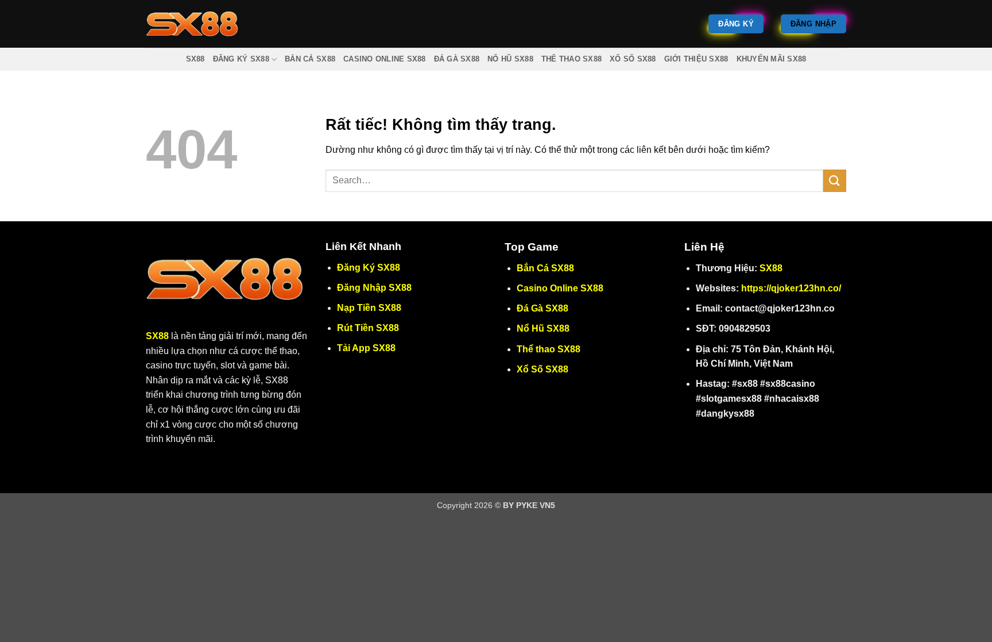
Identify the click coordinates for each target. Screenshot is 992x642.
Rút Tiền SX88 (368, 328)
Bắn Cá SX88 (310, 59)
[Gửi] (834, 181)
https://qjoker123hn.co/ (791, 288)
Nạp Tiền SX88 (369, 308)
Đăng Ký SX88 (241, 59)
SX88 (195, 59)
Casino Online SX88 (384, 59)
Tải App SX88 (366, 348)
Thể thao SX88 (571, 59)
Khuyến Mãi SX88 (772, 59)
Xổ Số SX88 (633, 59)
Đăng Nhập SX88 (374, 288)
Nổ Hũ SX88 (510, 59)
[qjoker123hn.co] (196, 24)
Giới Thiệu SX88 (696, 59)
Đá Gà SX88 (457, 59)
